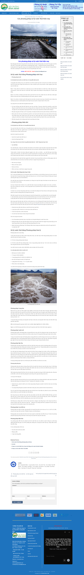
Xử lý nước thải (25, 13)
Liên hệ (13, 444)
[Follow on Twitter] (81, 1)
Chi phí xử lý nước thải (32, 543)
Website (44, 496)
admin (38, 22)
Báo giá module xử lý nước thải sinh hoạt (66, 66)
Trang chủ (4, 13)
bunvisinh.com (20, 559)
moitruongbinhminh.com (17, 562)
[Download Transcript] (69, 532)
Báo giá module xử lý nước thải (66, 62)
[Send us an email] (82, 1)
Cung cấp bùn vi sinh (32, 528)
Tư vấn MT (35, 13)
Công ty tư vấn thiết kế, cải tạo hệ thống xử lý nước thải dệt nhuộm (27, 446)
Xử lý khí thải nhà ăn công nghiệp (66, 78)
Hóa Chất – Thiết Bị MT (55, 13)
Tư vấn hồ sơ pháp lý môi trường (34, 546)
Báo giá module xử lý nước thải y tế (66, 74)
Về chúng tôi (30, 548)
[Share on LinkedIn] (38, 453)
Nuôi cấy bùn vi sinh (14, 13)
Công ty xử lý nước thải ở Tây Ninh (20, 448)
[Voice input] (64, 560)
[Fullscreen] (65, 532)
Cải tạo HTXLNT (31, 538)
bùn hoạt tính (39, 204)
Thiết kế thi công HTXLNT (24, 457)
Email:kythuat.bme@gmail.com (19, 564)
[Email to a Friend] (34, 453)
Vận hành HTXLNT (32, 540)
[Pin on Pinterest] (36, 453)
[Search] (76, 1)
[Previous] (13, 515)
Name (13, 496)
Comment (14, 485)
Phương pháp (31, 74)
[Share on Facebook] (29, 453)
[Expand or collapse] (72, 18)
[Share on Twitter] (32, 453)
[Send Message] (68, 560)
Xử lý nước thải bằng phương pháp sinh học (22, 442)
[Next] (71, 515)
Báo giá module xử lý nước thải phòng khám (66, 70)
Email (28, 496)
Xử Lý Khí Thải (44, 13)
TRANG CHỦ (31, 571)
